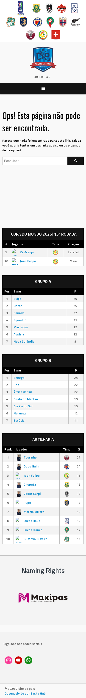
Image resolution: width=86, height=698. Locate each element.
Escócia (19, 420)
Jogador (18, 244)
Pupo (27, 502)
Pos (7, 291)
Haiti (17, 384)
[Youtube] (19, 660)
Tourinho (30, 457)
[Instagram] (8, 660)
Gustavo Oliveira (35, 538)
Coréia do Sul (23, 406)
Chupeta (30, 484)
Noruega (20, 413)
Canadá (19, 312)
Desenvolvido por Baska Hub (25, 693)
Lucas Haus (32, 520)
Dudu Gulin (31, 466)
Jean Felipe (28, 261)
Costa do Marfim (26, 399)
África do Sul (23, 391)
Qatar (18, 305)
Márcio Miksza (34, 511)
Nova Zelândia (24, 341)
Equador (20, 320)
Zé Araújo (27, 252)
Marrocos (21, 327)
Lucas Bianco (33, 529)
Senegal (19, 377)
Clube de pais (42, 77)
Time (55, 244)
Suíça (17, 298)
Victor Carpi (32, 493)
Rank (8, 449)
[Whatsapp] (28, 660)
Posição (73, 244)
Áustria (19, 334)
